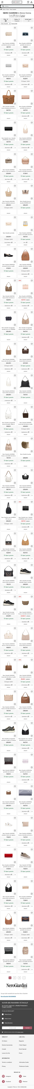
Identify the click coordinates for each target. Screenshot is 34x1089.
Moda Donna (8, 1014)
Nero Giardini (4, 23)
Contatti (4, 1049)
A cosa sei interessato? (8, 1011)
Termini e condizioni (7, 1062)
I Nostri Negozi (22, 1045)
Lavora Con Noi (6, 1053)
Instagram (8, 1076)
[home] (1, 9)
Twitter (24, 1076)
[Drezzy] (17, 2)
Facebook (8, 1081)
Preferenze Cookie (24, 1066)
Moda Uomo (8, 1018)
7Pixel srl (15, 1087)
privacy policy (20, 1032)
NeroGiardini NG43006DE (8, 996)
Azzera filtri (14, 23)
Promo (20, 1053)
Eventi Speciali (22, 1049)
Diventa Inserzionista (7, 1045)
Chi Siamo (4, 1041)
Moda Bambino (8, 1023)
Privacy (4, 1066)
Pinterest (25, 1081)
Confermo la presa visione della (13, 1032)
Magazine (21, 1041)
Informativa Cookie (24, 1062)
